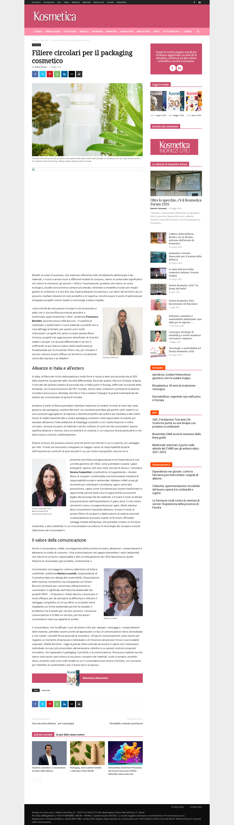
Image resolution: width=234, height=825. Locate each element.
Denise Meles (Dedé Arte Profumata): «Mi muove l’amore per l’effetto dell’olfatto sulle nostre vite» (125, 771)
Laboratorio (127, 31)
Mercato (84, 31)
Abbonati (86, 2)
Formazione (49, 2)
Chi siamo (36, 2)
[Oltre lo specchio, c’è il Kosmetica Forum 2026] (176, 183)
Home (35, 40)
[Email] (72, 74)
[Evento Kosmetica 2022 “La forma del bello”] (158, 289)
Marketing (111, 31)
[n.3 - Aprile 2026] (194, 102)
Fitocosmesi (70, 31)
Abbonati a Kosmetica (95, 678)
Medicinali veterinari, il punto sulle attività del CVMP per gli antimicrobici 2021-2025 (175, 448)
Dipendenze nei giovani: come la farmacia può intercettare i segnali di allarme (175, 475)
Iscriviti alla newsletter (165, 126)
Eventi (156, 31)
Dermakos (157, 367)
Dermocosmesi (52, 31)
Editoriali (76, 2)
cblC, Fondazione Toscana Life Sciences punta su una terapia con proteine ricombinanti (174, 423)
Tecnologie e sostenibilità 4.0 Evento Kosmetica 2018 (185, 350)
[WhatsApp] (57, 74)
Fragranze (97, 31)
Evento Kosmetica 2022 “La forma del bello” (183, 287)
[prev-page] (34, 780)
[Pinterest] (50, 74)
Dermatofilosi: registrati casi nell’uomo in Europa (176, 398)
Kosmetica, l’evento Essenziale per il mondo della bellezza (185, 256)
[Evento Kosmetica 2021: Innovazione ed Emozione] (158, 304)
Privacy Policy (178, 807)
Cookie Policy (196, 807)
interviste (46, 690)
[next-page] (39, 780)
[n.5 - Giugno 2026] (158, 102)
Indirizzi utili (98, 2)
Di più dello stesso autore (70, 734)
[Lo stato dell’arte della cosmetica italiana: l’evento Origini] (158, 273)
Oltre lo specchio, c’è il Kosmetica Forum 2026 (176, 202)
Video (66, 2)
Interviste (45, 40)
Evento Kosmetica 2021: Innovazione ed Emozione (183, 302)
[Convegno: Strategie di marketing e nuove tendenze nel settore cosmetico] (158, 336)
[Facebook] (194, 2)
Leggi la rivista (160, 84)
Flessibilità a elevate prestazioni (126, 723)
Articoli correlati (43, 734)
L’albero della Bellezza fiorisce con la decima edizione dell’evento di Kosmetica (181, 238)
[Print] (79, 74)
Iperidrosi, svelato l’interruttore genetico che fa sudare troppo (171, 376)
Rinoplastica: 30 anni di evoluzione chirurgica (173, 387)
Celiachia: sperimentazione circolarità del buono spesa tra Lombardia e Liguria (176, 489)
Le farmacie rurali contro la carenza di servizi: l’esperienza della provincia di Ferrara (175, 504)
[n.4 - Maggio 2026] (176, 102)
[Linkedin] (199, 2)
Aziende (187, 31)
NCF (154, 412)
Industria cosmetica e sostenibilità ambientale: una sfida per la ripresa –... (185, 319)
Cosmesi (38, 31)
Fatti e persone (170, 31)
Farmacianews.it (161, 464)
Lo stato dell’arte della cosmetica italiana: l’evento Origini (184, 272)
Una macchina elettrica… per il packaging (53, 723)
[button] (198, 31)
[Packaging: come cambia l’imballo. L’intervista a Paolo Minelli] (87, 753)
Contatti (110, 2)
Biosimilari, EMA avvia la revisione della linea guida (176, 435)
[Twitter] (42, 74)
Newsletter (121, 2)
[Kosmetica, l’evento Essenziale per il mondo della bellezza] (158, 257)
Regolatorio (143, 31)
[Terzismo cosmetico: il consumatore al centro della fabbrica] (49, 753)
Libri (59, 2)
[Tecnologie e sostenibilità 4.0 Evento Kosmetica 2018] (158, 352)
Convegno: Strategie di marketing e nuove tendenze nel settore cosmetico (185, 335)
